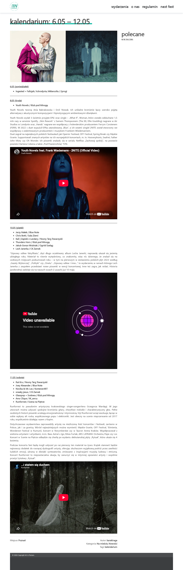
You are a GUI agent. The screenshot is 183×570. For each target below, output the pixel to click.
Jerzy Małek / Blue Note (27, 232)
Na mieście (102, 543)
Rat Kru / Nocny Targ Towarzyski (31, 382)
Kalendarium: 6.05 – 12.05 (50, 21)
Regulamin (150, 6)
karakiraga (112, 540)
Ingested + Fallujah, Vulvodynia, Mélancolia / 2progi (41, 91)
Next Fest (167, 6)
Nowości (113, 543)
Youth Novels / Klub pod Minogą (32, 105)
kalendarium (111, 546)
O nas (135, 6)
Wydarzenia (119, 6)
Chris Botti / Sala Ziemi (27, 235)
